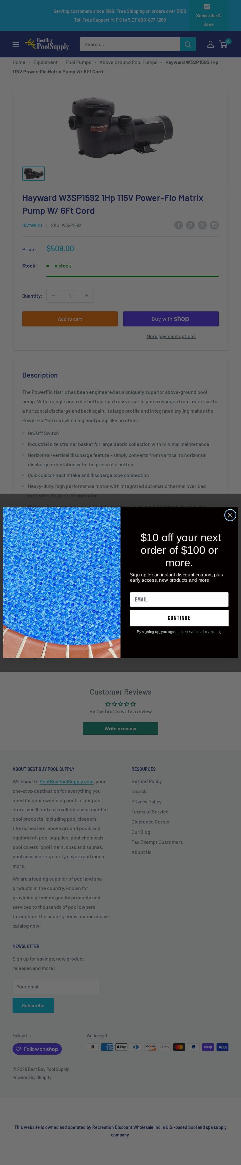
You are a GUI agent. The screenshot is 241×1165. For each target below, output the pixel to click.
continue (179, 618)
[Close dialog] (230, 515)
